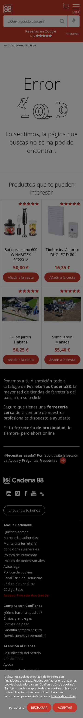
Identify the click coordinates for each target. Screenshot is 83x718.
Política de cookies (63, 696)
